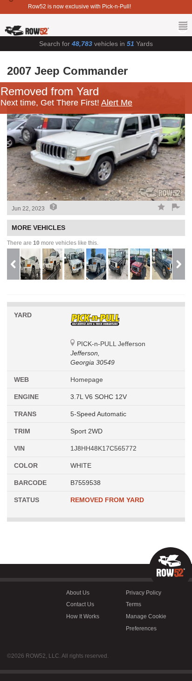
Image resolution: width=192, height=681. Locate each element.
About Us (77, 592)
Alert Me (116, 102)
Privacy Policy (143, 592)
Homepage (86, 379)
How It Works (82, 616)
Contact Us (80, 604)
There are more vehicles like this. (52, 243)
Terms (133, 604)
